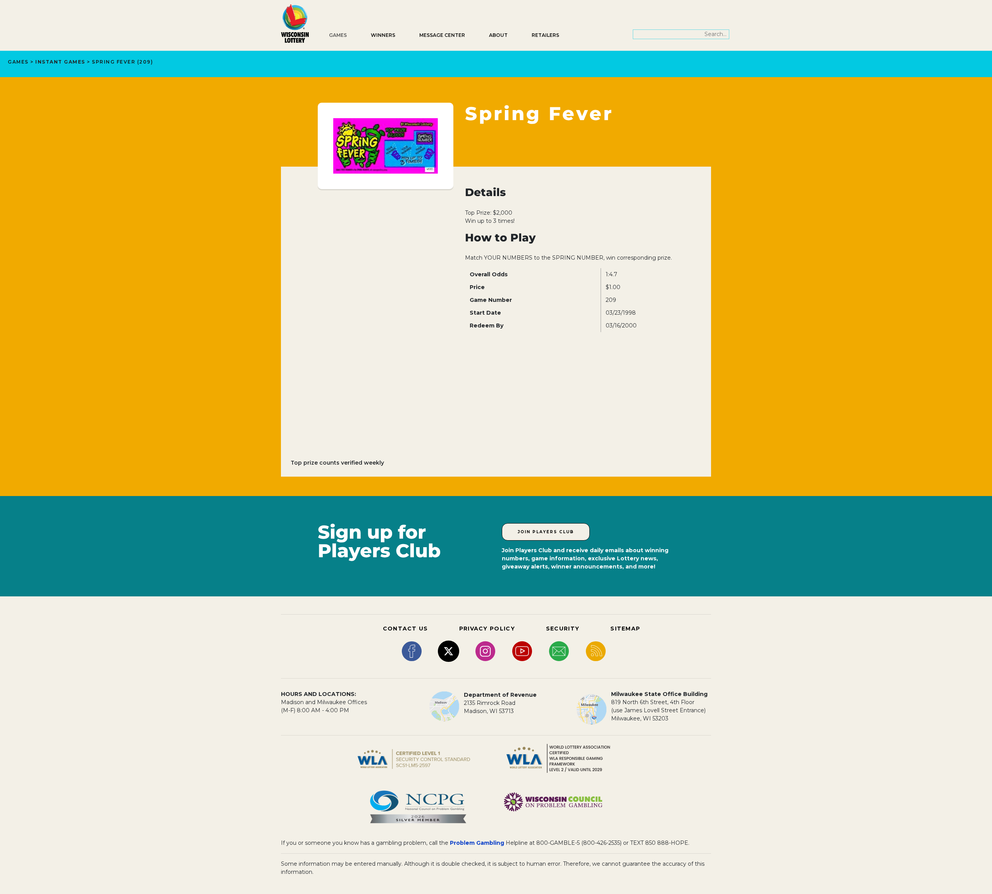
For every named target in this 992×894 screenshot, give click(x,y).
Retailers (545, 35)
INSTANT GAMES (60, 62)
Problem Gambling (477, 842)
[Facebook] (411, 650)
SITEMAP (625, 628)
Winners (383, 35)
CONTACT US (405, 628)
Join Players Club (546, 531)
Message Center (442, 35)
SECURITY (562, 628)
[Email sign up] (559, 650)
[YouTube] (522, 650)
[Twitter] (448, 650)
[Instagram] (485, 650)
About (498, 35)
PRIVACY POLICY (487, 628)
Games (338, 35)
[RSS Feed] (595, 650)
